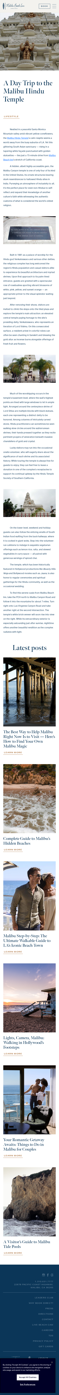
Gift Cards (46, 1346)
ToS (51, 1335)
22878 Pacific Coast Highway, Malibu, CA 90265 (33, 1286)
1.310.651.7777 (44, 1281)
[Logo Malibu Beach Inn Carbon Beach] (14, 6)
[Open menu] (54, 6)
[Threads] (52, 1275)
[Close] (52, 1362)
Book (44, 6)
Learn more (13, 752)
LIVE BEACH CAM (42, 1325)
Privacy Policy (43, 1341)
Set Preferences (27, 1384)
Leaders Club (44, 1297)
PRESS (49, 1308)
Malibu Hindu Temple (17, 138)
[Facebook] (48, 1275)
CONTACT (47, 1319)
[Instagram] (43, 1275)
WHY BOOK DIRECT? (41, 1303)
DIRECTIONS (45, 1314)
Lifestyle (11, 116)
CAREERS (47, 1330)
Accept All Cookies (27, 1377)
